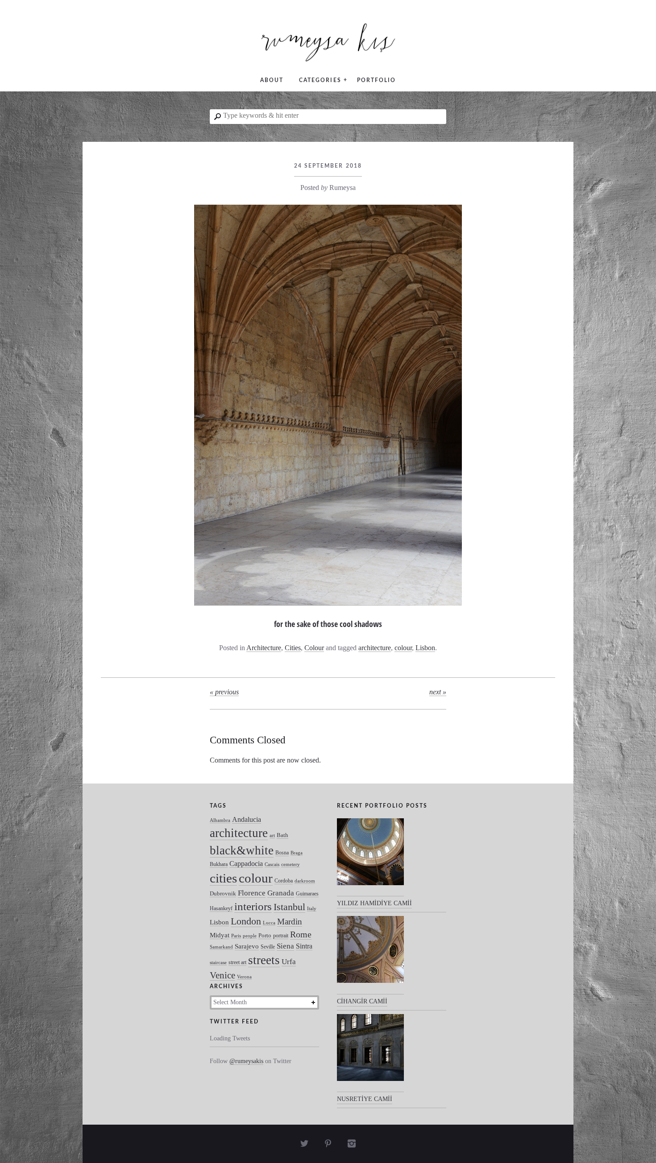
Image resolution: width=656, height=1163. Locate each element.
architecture (374, 648)
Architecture (263, 648)
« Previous (224, 692)
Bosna (282, 853)
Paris (236, 935)
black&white (242, 850)
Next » (437, 692)
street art (237, 962)
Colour (314, 648)
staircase (218, 962)
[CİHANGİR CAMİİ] (370, 955)
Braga (297, 852)
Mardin (289, 921)
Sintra (304, 946)
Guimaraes (307, 894)
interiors (253, 906)
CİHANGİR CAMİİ (362, 1001)
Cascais (272, 864)
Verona (244, 976)
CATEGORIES (320, 80)
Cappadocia (246, 863)
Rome (300, 934)
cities (223, 878)
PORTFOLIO (376, 80)
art (272, 835)
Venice (222, 975)
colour (403, 648)
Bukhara (219, 864)
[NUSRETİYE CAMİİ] (370, 1053)
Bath (282, 835)
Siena (285, 946)
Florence (252, 893)
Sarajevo (247, 946)
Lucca (269, 922)
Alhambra (220, 820)
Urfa (289, 961)
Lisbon (425, 648)
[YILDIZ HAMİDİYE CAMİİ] (370, 857)
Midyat (219, 935)
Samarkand (221, 946)
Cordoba (283, 881)
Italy (311, 908)
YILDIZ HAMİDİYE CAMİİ (374, 903)
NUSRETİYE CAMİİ (364, 1099)
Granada (280, 893)
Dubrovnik (223, 893)
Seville (268, 947)
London (246, 921)
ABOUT (271, 80)
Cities (293, 648)
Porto (264, 935)
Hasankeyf (221, 908)
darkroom (305, 880)
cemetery (290, 864)
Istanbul (289, 906)
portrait (280, 935)
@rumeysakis (246, 1061)
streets (264, 960)
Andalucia (246, 819)
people (250, 935)
